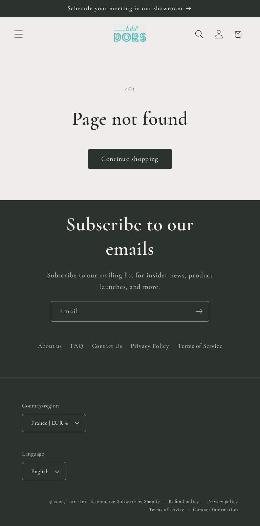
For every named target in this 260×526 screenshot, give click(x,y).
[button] (18, 34)
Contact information (215, 509)
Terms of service (167, 509)
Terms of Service (200, 346)
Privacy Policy (150, 346)
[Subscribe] (199, 311)
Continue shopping (129, 159)
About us (50, 346)
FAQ (76, 346)
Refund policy (184, 501)
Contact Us (107, 346)
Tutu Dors (77, 501)
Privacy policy (222, 501)
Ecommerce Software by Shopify (125, 501)
